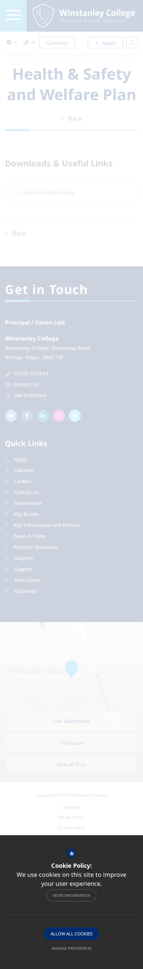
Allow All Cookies (71, 934)
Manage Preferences (72, 948)
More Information (71, 895)
